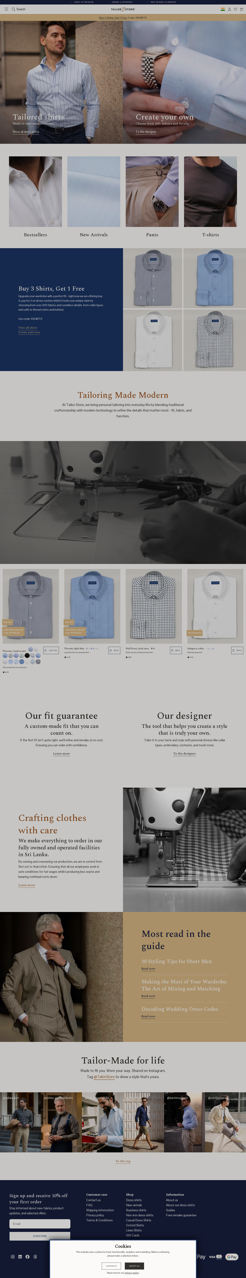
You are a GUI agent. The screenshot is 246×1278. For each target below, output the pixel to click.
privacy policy (132, 1272)
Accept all (134, 1266)
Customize (111, 1266)
